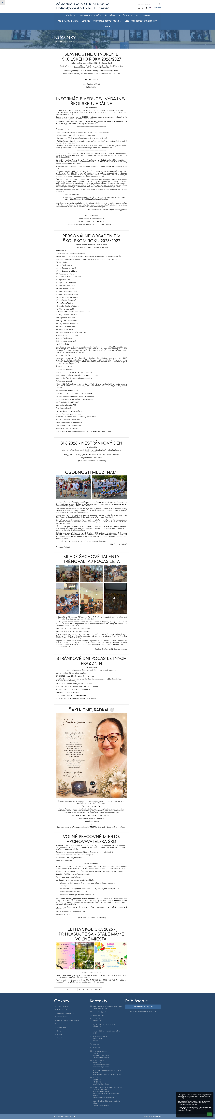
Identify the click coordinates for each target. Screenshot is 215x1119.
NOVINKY (72, 42)
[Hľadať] (159, 4)
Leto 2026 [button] (86, 21)
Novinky (60, 1038)
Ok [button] (209, 1114)
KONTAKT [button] (146, 15)
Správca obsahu (62, 1006)
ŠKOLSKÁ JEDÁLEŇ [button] (112, 15)
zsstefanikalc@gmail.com (101, 1012)
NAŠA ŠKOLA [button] (70, 15)
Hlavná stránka (60, 42)
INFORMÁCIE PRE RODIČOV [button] (90, 15)
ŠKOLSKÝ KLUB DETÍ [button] (131, 15)
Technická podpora (63, 1010)
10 (91, 989)
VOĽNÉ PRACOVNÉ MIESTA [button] (68, 21)
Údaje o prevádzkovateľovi (66, 1024)
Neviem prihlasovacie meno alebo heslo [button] (143, 1011)
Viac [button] (106, 27)
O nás (59, 1031)
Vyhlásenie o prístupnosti (65, 1013)
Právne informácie (63, 1017)
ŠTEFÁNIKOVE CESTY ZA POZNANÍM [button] (107, 21)
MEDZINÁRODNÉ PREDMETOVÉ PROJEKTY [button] (141, 21)
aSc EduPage (157, 1117)
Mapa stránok (61, 1027)
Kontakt (59, 1034)
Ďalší (96, 989)
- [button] (143, 8)
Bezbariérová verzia (62, 1117)
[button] (146, 7)
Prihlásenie (157, 8)
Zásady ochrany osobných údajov (68, 1020)
